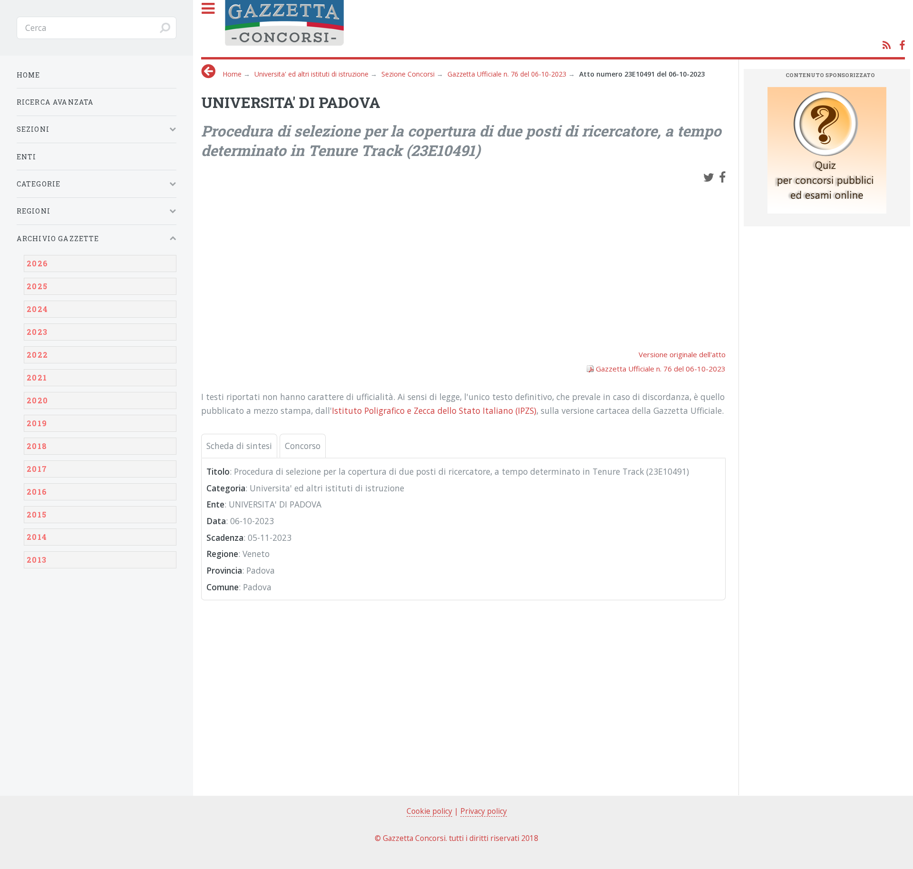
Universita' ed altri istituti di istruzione (311, 73)
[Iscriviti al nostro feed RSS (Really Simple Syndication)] (887, 45)
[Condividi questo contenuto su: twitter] (708, 177)
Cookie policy (429, 811)
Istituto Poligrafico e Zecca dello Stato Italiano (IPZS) (434, 410)
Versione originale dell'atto (682, 354)
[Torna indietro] (208, 71)
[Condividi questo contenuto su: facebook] (722, 177)
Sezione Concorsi (408, 73)
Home (232, 73)
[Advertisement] (463, 261)
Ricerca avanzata (55, 102)
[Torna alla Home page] (562, 27)
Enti (27, 156)
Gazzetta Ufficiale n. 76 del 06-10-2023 (506, 73)
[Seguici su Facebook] (902, 45)
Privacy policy (483, 811)
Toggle (215, 28)
